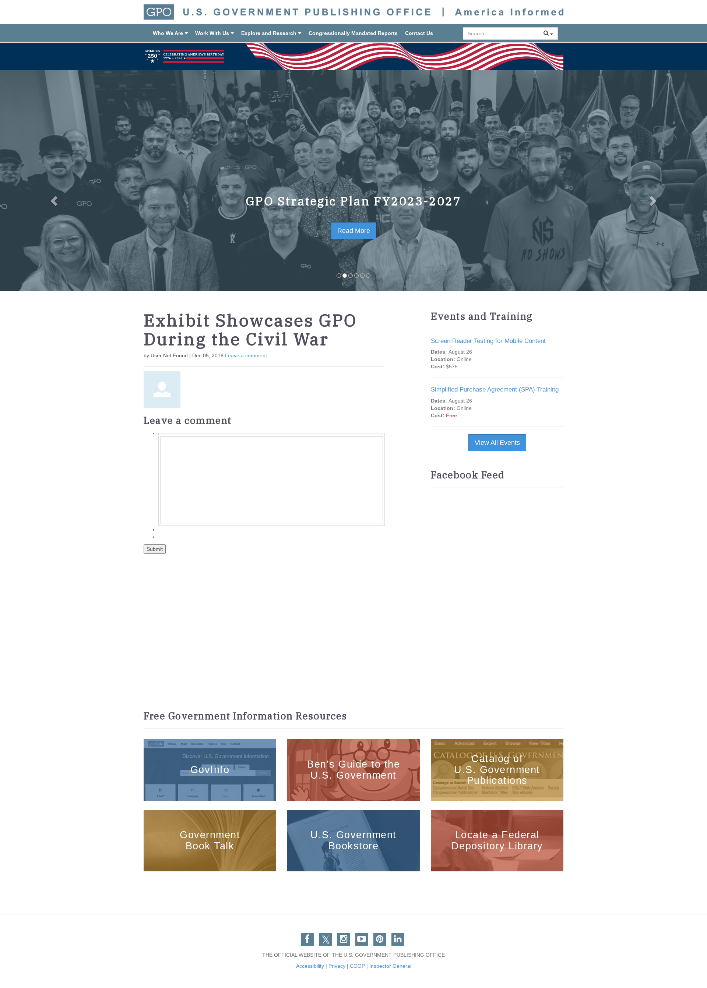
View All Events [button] (497, 442)
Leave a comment (246, 355)
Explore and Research (268, 33)
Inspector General (390, 966)
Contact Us (419, 33)
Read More (353, 230)
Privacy (336, 966)
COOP (357, 966)
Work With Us (212, 33)
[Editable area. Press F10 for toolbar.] (271, 480)
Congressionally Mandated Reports (353, 33)
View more (210, 743)
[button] (53, 180)
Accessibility (310, 966)
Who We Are (168, 33)
